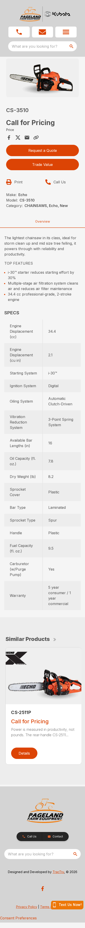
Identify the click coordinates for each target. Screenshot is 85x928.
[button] (19, 32)
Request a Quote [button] (42, 150)
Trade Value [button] (42, 164)
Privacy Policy (26, 907)
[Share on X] (18, 137)
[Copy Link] (36, 137)
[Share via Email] (27, 137)
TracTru (58, 872)
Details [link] (24, 753)
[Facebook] (42, 888)
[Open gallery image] (42, 78)
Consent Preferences (18, 918)
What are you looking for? (34, 46)
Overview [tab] (42, 221)
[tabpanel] (42, 78)
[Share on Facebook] (9, 137)
